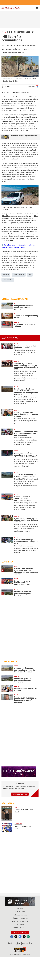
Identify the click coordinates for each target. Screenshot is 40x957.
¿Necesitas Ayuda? (20, 932)
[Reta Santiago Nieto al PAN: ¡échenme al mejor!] (7, 350)
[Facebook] (11, 936)
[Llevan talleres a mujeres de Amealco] (7, 688)
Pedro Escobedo (18, 274)
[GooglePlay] (28, 936)
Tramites (6, 274)
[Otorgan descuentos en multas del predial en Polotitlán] (7, 306)
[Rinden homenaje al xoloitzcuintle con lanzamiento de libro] (7, 503)
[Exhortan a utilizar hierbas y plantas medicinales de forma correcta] (7, 524)
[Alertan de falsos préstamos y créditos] (7, 316)
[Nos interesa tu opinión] (20, 901)
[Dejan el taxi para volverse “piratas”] (7, 324)
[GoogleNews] (20, 936)
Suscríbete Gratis (20, 794)
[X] (15, 936)
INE (30, 274)
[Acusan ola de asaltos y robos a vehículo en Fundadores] (7, 481)
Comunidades (7, 280)
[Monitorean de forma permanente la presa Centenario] (7, 679)
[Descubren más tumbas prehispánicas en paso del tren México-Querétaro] (7, 669)
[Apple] (24, 936)
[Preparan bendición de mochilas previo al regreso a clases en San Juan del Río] (7, 459)
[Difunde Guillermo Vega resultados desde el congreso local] (7, 546)
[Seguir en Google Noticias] (37, 86)
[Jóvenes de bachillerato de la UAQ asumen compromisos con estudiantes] (7, 438)
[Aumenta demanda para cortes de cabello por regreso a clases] (7, 417)
